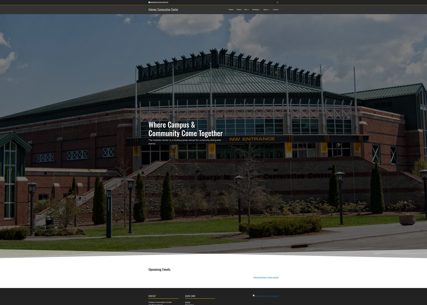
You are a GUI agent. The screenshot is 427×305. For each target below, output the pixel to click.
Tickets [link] (238, 9)
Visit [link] (245, 9)
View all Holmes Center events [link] (266, 277)
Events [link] (231, 9)
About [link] (265, 9)
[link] (158, 2)
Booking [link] (255, 9)
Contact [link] (276, 9)
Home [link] (187, 302)
